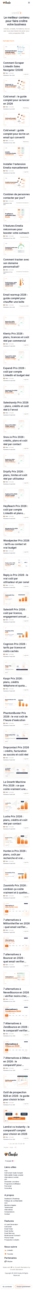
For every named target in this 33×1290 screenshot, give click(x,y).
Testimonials (8, 1207)
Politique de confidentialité (13, 1201)
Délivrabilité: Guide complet (13, 1175)
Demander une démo (11, 1182)
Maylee (9, 1261)
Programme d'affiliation (12, 1184)
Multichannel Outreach (12, 1235)
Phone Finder (9, 1238)
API (5, 1179)
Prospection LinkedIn (11, 1240)
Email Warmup (9, 1233)
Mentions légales (10, 1205)
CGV (6, 1203)
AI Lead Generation (11, 1224)
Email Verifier (8, 1231)
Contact (7, 1214)
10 (23, 1144)
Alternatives (8, 1210)
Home (6, 1147)
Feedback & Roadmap (12, 1199)
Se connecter (7, 1287)
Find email (7, 1186)
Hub (5, 1171)
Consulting (8, 1188)
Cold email (8, 1227)
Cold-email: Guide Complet (13, 1173)
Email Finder (8, 1229)
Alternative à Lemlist (11, 1177)
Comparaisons (9, 1212)
